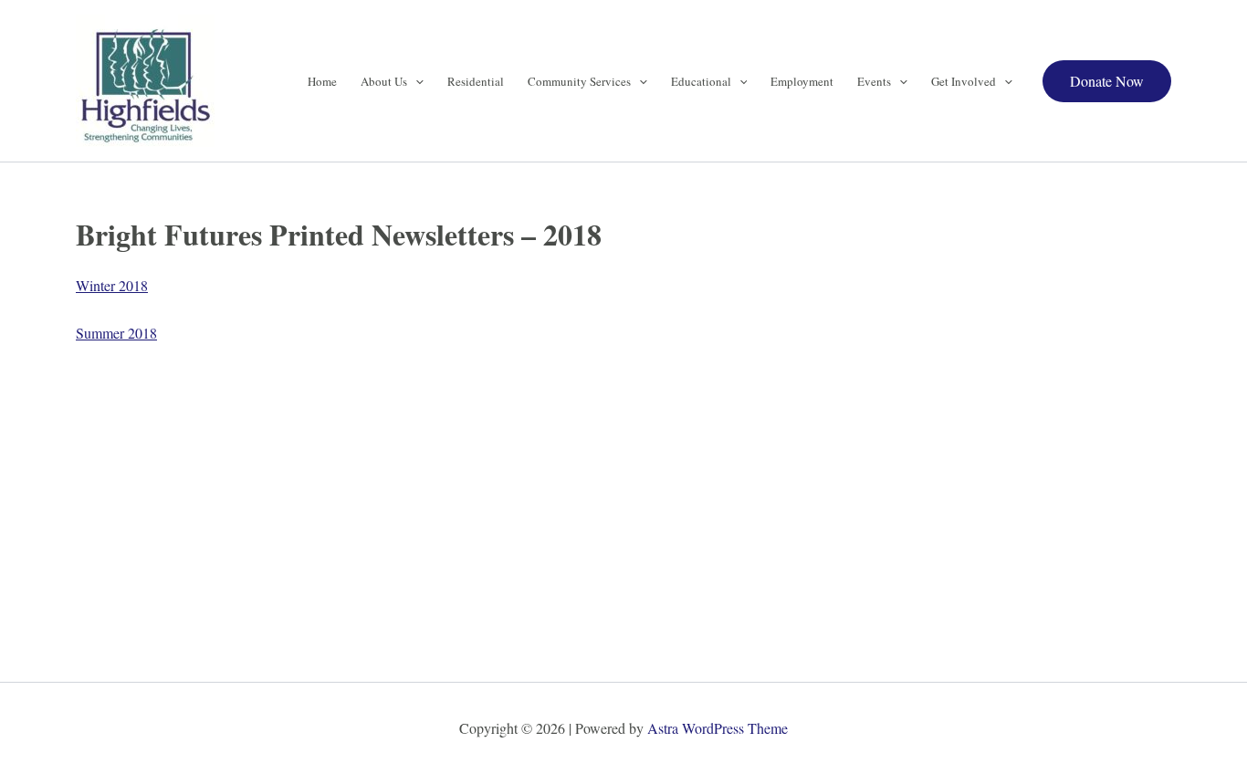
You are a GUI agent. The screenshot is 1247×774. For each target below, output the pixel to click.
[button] (415, 81)
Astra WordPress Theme (717, 727)
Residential (475, 81)
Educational (701, 81)
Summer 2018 (116, 332)
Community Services (579, 81)
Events (874, 81)
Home (322, 81)
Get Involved (963, 81)
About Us (384, 81)
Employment (801, 81)
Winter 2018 (112, 285)
